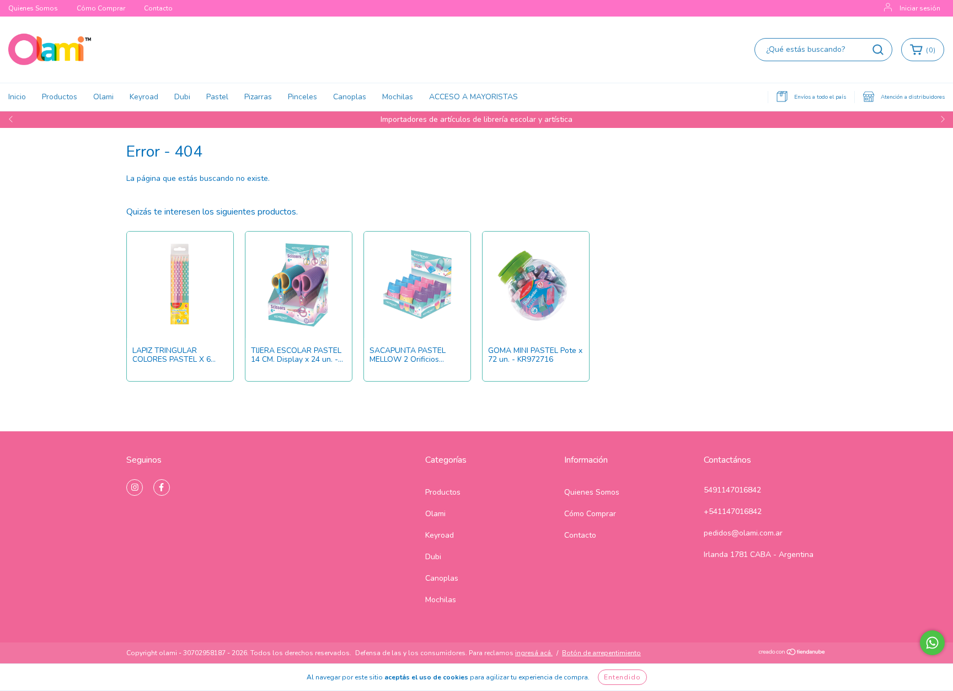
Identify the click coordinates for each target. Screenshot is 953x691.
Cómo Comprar (101, 8)
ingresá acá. (534, 653)
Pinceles (302, 97)
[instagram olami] (134, 487)
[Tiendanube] (792, 653)
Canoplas (349, 97)
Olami (103, 97)
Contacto (158, 8)
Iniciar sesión (920, 8)
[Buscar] (878, 50)
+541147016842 (733, 511)
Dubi (182, 97)
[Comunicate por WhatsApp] (932, 642)
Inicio (17, 97)
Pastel (217, 97)
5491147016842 (732, 490)
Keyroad (144, 97)
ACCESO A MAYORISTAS (473, 97)
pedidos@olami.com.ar (743, 533)
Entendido (622, 677)
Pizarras (258, 97)
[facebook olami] (161, 487)
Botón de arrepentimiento (601, 653)
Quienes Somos (33, 8)
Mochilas (397, 97)
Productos (59, 97)
